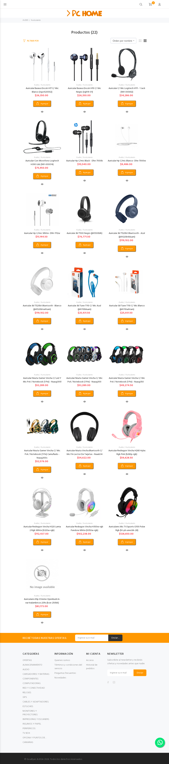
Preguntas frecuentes (65, 673)
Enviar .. (115, 638)
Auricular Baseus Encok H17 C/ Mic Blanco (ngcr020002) (42, 90)
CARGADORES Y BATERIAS (36, 674)
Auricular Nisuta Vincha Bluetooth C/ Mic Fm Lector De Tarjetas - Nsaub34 (84, 452)
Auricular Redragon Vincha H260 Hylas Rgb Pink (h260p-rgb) (126, 452)
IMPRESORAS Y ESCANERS (36, 719)
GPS (25, 697)
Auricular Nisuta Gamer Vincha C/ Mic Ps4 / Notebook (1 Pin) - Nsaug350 (127, 380)
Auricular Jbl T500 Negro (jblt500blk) (84, 233)
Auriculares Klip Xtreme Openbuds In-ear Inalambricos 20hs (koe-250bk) (42, 601)
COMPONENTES (30, 679)
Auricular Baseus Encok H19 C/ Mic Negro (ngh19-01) (84, 90)
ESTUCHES (28, 706)
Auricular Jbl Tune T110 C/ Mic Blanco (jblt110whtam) (127, 307)
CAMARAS (28, 742)
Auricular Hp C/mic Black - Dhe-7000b (84, 161)
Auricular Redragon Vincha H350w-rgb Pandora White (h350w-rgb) (84, 528)
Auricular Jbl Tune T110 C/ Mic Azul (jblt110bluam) (84, 307)
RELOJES (27, 693)
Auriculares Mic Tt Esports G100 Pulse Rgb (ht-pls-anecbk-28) (127, 528)
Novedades (60, 678)
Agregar (44, 103)
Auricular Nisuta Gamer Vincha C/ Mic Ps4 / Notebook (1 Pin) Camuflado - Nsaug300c (42, 454)
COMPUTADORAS (32, 683)
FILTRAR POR (33, 41)
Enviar (140, 673)
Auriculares (36, 20)
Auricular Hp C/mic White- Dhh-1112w (42, 233)
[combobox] (123, 40)
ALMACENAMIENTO (32, 665)
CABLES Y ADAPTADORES (36, 702)
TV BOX (26, 733)
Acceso (90, 660)
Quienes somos (62, 660)
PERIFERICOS (29, 728)
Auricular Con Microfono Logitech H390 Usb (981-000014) (42, 162)
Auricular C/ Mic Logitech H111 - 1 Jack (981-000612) (127, 90)
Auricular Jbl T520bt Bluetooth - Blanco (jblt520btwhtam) (42, 307)
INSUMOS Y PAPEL (32, 724)
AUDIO (25, 20)
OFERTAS (27, 660)
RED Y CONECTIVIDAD (34, 688)
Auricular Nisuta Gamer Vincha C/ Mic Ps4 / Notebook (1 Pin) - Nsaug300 (84, 380)
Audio (36, 85)
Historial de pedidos (91, 666)
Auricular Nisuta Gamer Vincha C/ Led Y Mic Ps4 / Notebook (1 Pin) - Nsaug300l (42, 380)
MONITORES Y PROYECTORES (30, 713)
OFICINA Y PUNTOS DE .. (34, 738)
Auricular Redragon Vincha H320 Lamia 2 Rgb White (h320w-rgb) (42, 528)
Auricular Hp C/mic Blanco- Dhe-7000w (127, 161)
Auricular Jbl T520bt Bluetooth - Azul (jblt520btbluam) (127, 235)
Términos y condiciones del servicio (68, 666)
